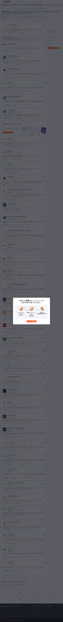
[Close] (49, 299)
